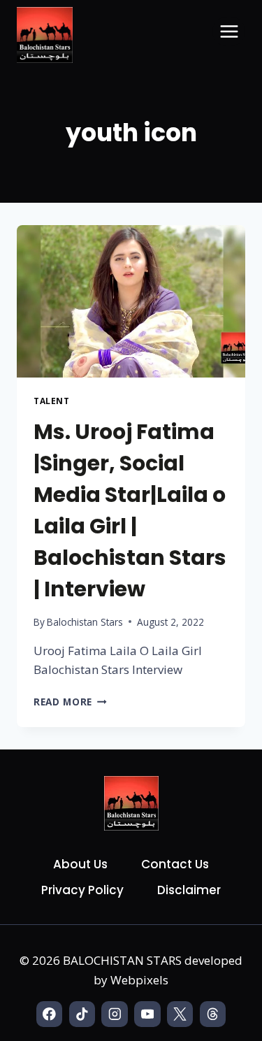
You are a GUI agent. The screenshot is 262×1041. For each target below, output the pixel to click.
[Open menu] (228, 31)
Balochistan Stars (85, 622)
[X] (180, 1014)
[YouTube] (147, 1014)
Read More (70, 701)
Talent (52, 400)
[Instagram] (114, 1014)
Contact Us (175, 864)
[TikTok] (82, 1014)
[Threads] (213, 1014)
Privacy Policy (82, 890)
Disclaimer (189, 890)
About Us (80, 864)
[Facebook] (49, 1014)
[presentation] (131, 301)
